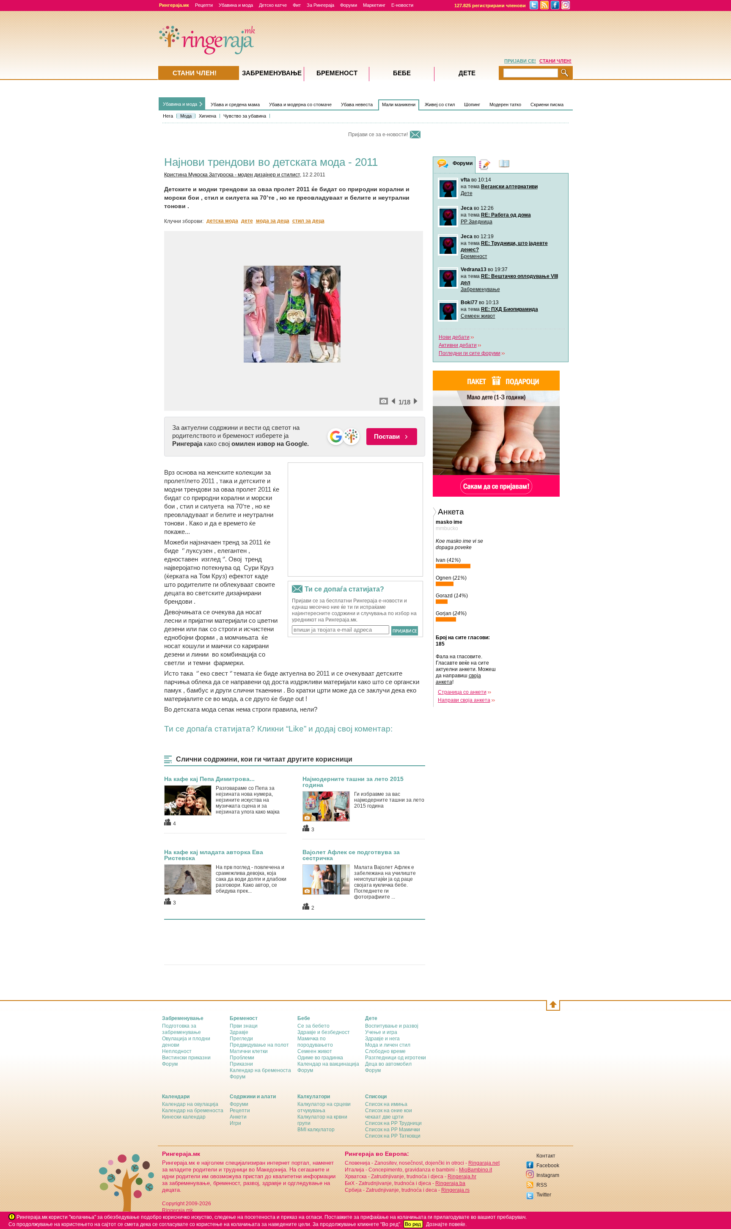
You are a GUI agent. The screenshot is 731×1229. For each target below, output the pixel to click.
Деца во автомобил (388, 1064)
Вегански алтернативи (509, 187)
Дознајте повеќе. (446, 1224)
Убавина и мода (236, 5)
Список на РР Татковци (392, 1136)
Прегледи (241, 1039)
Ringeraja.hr (462, 1177)
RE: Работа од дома (506, 215)
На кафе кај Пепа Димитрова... (209, 779)
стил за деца (308, 221)
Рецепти (204, 5)
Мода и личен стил (387, 1045)
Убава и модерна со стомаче (300, 104)
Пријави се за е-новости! (378, 134)
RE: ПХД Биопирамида (509, 309)
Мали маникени (398, 104)
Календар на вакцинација (328, 1064)
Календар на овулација (190, 1104)
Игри (235, 1123)
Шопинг (472, 104)
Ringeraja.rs (455, 1190)
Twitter (543, 1195)
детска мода (222, 221)
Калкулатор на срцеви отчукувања (324, 1107)
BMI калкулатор (316, 1130)
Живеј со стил (440, 104)
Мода (186, 115)
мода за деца (272, 221)
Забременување (480, 289)
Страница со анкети (462, 692)
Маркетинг (374, 5)
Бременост (474, 256)
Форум (170, 1064)
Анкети (238, 1117)
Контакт (545, 1156)
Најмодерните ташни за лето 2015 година (353, 782)
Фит (297, 5)
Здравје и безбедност (323, 1032)
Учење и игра (381, 1032)
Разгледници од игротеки (395, 1058)
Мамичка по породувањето (315, 1042)
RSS (541, 1185)
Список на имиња (386, 1104)
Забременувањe (272, 73)
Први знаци (244, 1026)
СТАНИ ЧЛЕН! (555, 60)
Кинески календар (184, 1117)
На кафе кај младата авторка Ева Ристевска (213, 855)
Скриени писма (546, 104)
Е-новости (402, 5)
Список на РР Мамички (392, 1130)
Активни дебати (458, 345)
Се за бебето (313, 1026)
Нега (168, 115)
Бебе (402, 73)
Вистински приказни (186, 1058)
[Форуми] (442, 165)
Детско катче (273, 5)
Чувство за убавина (244, 115)
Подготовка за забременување (181, 1029)
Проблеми (242, 1058)
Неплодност (177, 1051)
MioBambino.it (475, 1170)
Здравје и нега (382, 1039)
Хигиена (207, 115)
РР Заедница (476, 222)
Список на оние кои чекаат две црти (388, 1114)
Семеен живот (478, 316)
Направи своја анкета (464, 700)
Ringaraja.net (484, 1163)
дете (247, 221)
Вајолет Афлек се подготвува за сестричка (351, 855)
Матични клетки (249, 1051)
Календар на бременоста (260, 1070)
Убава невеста (357, 104)
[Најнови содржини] (504, 164)
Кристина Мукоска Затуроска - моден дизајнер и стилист (232, 175)
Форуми (348, 5)
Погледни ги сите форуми (469, 353)
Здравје (239, 1032)
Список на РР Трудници (393, 1123)
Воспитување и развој (391, 1026)
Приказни (241, 1064)
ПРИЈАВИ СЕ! (520, 60)
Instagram (547, 1175)
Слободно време (385, 1051)
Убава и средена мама (235, 104)
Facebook (547, 1166)
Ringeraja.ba (450, 1183)
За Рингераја (320, 5)
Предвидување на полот (259, 1045)
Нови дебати (454, 337)
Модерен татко (505, 104)
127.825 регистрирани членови (490, 5)
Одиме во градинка (320, 1058)
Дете (467, 193)
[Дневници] (484, 164)
